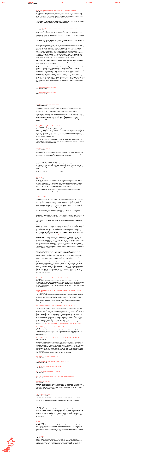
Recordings (117, 2)
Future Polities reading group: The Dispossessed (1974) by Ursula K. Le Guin (55, 305)
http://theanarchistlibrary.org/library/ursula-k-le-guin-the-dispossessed (63, 323)
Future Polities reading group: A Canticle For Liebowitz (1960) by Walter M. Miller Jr (57, 337)
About (3, 2)
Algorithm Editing (41, 196)
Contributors (89, 2)
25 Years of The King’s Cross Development (47, 356)
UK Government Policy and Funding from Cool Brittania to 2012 (52, 361)
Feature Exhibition (41, 177)
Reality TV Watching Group (43, 148)
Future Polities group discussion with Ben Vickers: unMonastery (52, 327)
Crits (61, 2)
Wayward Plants (40, 436)
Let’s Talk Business (41, 161)
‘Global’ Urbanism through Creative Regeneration (48, 366)
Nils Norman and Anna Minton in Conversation (48, 371)
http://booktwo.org (60, 234)
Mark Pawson (39, 422)
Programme (30, 2)
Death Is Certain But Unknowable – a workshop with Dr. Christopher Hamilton (56, 10)
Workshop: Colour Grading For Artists (46, 87)
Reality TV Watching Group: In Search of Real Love (49, 126)
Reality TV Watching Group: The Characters (47, 104)
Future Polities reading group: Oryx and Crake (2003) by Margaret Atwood (55, 277)
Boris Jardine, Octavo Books (43, 406)
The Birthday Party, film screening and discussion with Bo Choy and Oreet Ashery (57, 28)
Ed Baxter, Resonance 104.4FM (44, 381)
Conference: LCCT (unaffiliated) (44, 394)
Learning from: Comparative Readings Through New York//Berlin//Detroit (55, 376)
